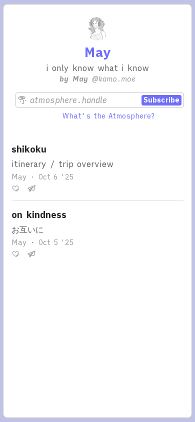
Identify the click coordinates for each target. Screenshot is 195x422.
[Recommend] (16, 188)
